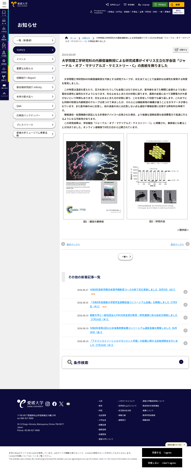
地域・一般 (158, 12)
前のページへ (73, 244)
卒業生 (134, 12)
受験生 (111, 12)
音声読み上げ (115, 4)
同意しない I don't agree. (162, 463)
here (105, 458)
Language (145, 4)
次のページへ (177, 244)
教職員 (167, 12)
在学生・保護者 (123, 12)
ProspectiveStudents (100, 11)
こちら (34, 455)
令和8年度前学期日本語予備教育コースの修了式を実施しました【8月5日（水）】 (133, 289)
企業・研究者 (145, 12)
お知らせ (86, 37)
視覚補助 (131, 4)
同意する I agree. (162, 452)
